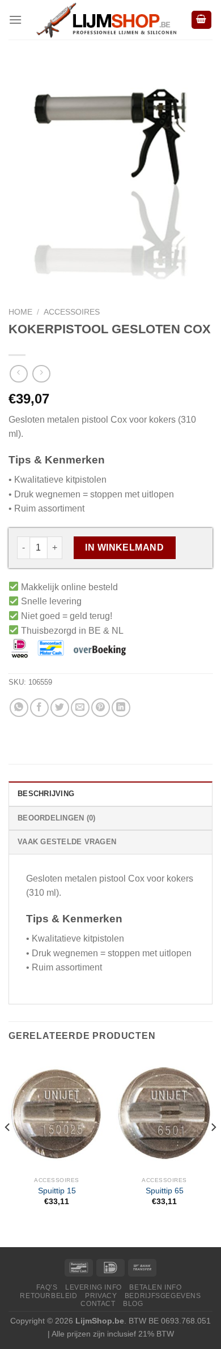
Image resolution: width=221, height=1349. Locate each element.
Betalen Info (155, 1287)
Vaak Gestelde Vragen (67, 841)
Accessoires (72, 312)
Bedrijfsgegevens (163, 1295)
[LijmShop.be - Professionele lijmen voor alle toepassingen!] (106, 20)
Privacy (101, 1295)
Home (20, 312)
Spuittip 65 (165, 1191)
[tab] (110, 793)
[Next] (213, 1149)
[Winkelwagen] (202, 20)
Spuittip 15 (57, 1191)
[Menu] (15, 19)
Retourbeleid (48, 1295)
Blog (133, 1303)
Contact (97, 1303)
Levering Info (93, 1287)
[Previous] (8, 1149)
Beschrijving (46, 793)
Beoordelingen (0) (56, 818)
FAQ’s (46, 1287)
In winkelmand (124, 547)
